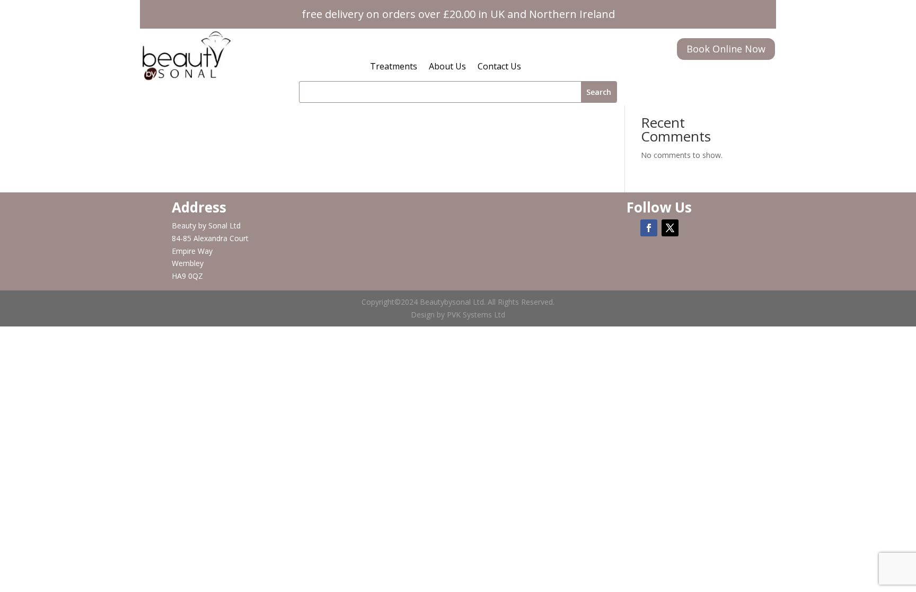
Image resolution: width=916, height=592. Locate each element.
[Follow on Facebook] (648, 227)
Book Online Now (725, 48)
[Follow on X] (670, 227)
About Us (447, 67)
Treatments (393, 67)
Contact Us (499, 67)
